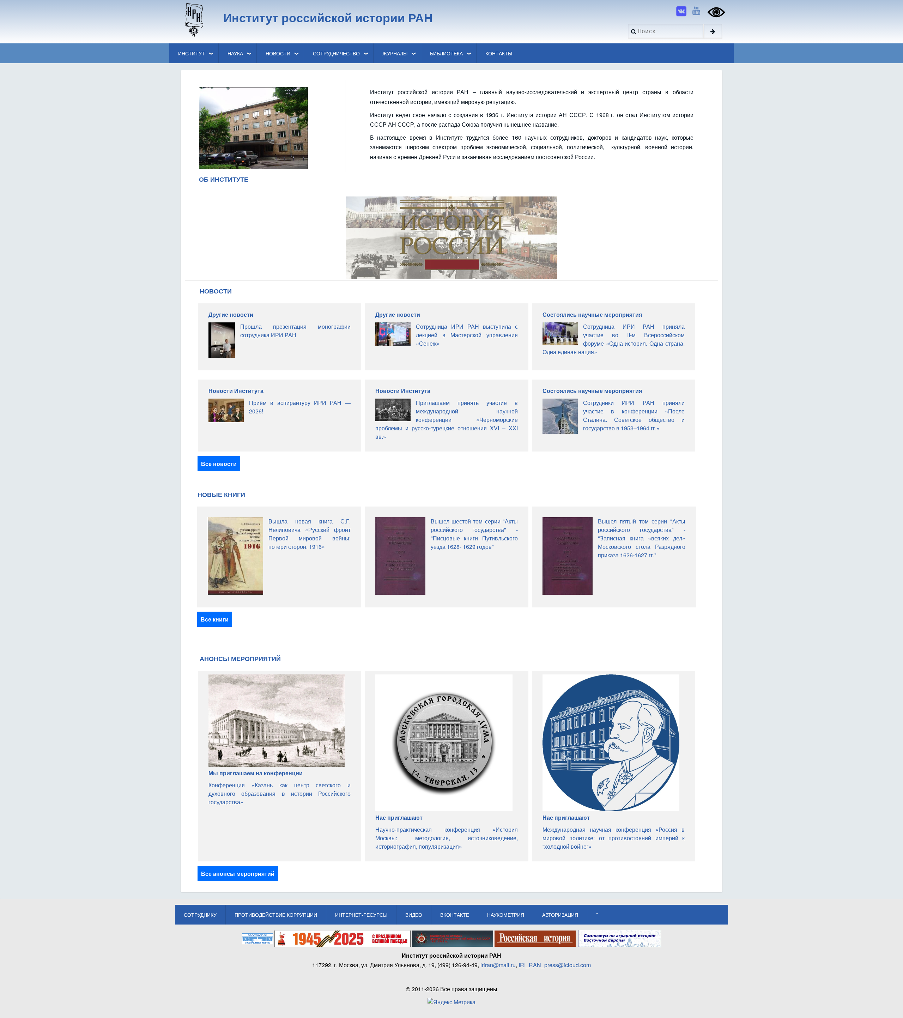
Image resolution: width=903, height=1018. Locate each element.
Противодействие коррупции (276, 914)
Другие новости (230, 314)
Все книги (215, 619)
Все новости (219, 464)
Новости (278, 53)
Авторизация (560, 914)
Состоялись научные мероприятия (592, 314)
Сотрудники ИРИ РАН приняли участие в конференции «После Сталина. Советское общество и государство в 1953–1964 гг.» (634, 415)
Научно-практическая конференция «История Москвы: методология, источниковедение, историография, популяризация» (446, 837)
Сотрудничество (336, 53)
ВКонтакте (454, 914)
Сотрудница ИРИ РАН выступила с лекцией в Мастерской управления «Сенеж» (466, 334)
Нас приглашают (399, 817)
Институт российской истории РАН (328, 17)
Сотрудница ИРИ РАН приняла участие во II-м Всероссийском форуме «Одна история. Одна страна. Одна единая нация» (614, 339)
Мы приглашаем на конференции (255, 773)
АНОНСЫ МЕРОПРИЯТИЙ (240, 658)
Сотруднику (200, 914)
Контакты (498, 53)
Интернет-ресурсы (361, 914)
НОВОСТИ (216, 291)
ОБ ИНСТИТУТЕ (223, 179)
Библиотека (446, 53)
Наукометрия (505, 914)
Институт (191, 53)
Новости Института (235, 391)
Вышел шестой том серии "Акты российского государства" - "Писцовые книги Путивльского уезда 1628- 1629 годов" (474, 534)
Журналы (394, 53)
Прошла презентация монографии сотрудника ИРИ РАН (295, 330)
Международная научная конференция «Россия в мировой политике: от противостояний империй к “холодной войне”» (614, 837)
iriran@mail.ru (498, 965)
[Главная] (193, 19)
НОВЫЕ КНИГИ (221, 494)
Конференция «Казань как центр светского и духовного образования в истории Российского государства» (279, 793)
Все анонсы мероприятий (237, 873)
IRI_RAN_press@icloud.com (555, 965)
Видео (413, 914)
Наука (235, 53)
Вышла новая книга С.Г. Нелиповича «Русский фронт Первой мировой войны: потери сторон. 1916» (309, 534)
